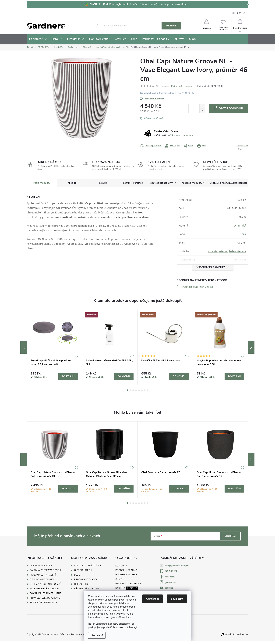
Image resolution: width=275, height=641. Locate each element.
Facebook (170, 576)
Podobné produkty (192, 183)
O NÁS (118, 579)
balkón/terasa (237, 251)
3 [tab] (133, 390)
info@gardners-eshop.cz (177, 565)
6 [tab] (142, 390)
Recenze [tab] (72, 183)
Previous (23, 347)
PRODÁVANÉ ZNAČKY (85, 579)
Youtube (169, 587)
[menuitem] (38, 39)
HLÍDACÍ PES (81, 584)
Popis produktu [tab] (41, 183)
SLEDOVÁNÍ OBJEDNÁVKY (43, 602)
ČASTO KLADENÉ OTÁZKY (87, 565)
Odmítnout (152, 599)
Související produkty (161, 183)
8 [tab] (147, 390)
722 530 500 (171, 571)
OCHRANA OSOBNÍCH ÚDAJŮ (45, 584)
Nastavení (97, 635)
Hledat (171, 25)
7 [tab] (144, 390)
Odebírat (230, 535)
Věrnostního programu (181, 135)
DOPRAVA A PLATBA (41, 565)
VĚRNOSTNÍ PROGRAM (86, 588)
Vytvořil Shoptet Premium (236, 634)
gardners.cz (170, 582)
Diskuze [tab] (103, 183)
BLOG (77, 575)
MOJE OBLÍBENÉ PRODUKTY (44, 588)
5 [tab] (139, 390)
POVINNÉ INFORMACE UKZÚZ (45, 593)
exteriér (223, 251)
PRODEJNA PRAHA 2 (126, 570)
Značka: (242, 145)
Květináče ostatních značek (197, 286)
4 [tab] (136, 390)
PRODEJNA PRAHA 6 (126, 574)
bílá (244, 234)
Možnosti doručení (154, 98)
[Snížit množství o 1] (202, 110)
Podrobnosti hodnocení (181, 86)
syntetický (240, 225)
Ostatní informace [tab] (133, 183)
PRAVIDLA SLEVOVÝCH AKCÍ (45, 597)
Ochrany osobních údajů (124, 627)
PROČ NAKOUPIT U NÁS (128, 583)
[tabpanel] (54, 347)
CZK (239, 13)
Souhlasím (177, 599)
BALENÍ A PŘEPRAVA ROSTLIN (46, 570)
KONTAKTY (121, 565)
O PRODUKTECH (83, 570)
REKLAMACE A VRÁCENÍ (43, 574)
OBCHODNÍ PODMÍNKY (42, 579)
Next (251, 347)
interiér (212, 251)
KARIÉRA (120, 588)
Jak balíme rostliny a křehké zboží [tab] (228, 183)
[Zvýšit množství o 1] (202, 106)
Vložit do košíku (231, 108)
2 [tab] (130, 390)
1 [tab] (127, 390)
